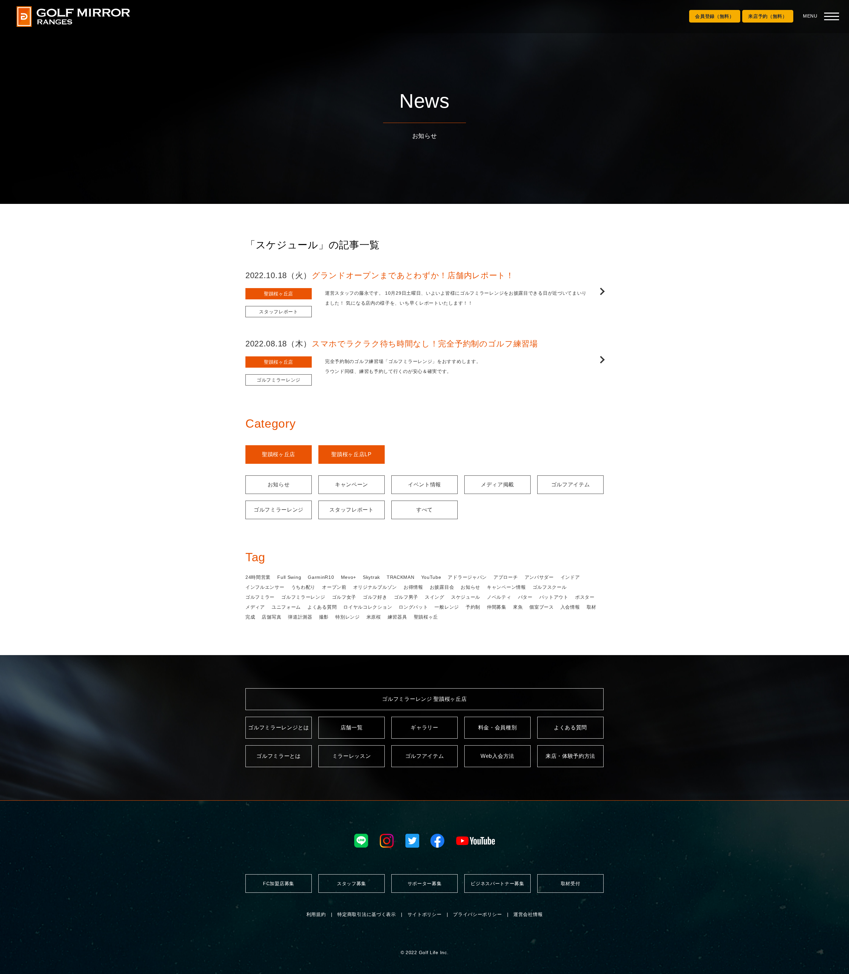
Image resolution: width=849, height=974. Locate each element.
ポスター (585, 597)
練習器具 (397, 617)
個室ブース (541, 607)
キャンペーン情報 (506, 587)
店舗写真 (271, 617)
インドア (570, 577)
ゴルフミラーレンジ (303, 597)
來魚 (518, 607)
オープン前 (334, 587)
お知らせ (470, 587)
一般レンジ (446, 607)
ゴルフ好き (375, 597)
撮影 (324, 617)
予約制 (473, 607)
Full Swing (289, 577)
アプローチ (505, 577)
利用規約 (316, 914)
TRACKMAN (401, 577)
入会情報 (570, 607)
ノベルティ (499, 597)
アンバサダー (539, 577)
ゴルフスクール (550, 587)
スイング (434, 597)
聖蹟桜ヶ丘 (426, 617)
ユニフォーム (286, 607)
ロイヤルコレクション (367, 607)
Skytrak (371, 577)
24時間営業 (258, 577)
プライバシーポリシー (477, 914)
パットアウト (553, 597)
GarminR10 (321, 577)
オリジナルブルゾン (375, 587)
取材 (591, 607)
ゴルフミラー (260, 597)
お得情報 (413, 587)
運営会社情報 (528, 914)
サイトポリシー (425, 914)
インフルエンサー (265, 587)
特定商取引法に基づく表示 (366, 914)
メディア (255, 607)
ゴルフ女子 (344, 597)
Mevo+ (349, 577)
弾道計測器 (300, 617)
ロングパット (413, 607)
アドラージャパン (467, 577)
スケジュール (465, 597)
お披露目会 (442, 587)
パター (525, 597)
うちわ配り (303, 587)
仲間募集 (496, 607)
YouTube (431, 577)
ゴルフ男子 (406, 597)
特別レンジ (347, 617)
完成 (250, 617)
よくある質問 (322, 607)
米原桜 (373, 617)
